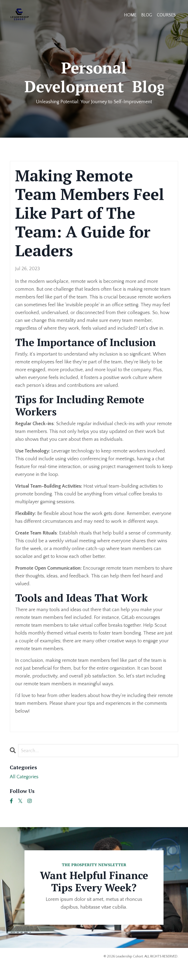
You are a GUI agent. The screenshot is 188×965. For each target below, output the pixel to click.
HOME (130, 15)
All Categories (24, 777)
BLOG (146, 15)
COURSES (166, 15)
